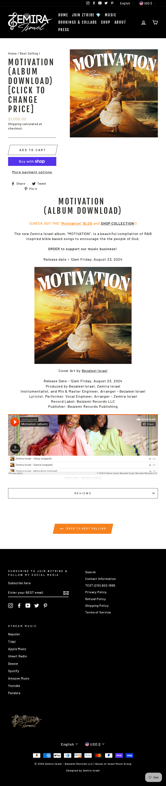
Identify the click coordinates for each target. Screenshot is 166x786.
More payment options (32, 172)
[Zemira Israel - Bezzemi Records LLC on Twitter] (36, 605)
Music (110, 15)
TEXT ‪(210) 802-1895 (100, 585)
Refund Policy (95, 599)
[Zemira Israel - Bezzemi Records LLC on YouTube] (28, 605)
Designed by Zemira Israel (83, 770)
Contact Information (100, 579)
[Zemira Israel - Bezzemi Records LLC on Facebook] (19, 605)
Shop (106, 22)
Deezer (13, 663)
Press (63, 29)
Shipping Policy (97, 605)
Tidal (12, 641)
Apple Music (17, 649)
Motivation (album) (91, 477)
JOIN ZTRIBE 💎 (86, 15)
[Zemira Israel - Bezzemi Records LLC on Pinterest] (45, 605)
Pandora (14, 693)
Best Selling (29, 53)
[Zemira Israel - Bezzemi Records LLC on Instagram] (10, 605)
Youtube (14, 685)
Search (90, 572)
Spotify (13, 671)
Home (63, 15)
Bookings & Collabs (77, 22)
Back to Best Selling (86, 528)
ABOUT (120, 22)
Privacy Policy (96, 592)
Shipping (14, 124)
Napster (14, 634)
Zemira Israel (72, 477)
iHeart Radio (17, 656)
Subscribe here (19, 583)
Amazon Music (19, 678)
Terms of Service (98, 612)
